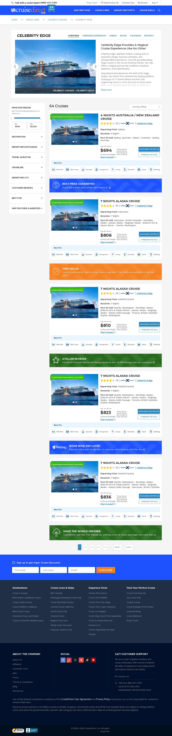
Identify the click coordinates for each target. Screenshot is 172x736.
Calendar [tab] (135, 35)
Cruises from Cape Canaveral (102, 607)
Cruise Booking (134, 611)
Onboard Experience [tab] (94, 35)
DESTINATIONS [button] (82, 10)
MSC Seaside (56, 593)
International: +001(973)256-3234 (134, 689)
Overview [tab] (73, 35)
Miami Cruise (132, 620)
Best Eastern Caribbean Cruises (27, 597)
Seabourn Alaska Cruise (61, 629)
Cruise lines (32, 19)
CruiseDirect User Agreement (76, 699)
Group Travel (92, 3)
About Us (17, 659)
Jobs (15, 673)
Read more (106, 89)
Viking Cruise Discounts (61, 625)
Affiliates (17, 664)
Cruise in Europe (20, 593)
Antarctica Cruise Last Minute (26, 616)
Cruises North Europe (22, 602)
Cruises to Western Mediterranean (28, 620)
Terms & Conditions (23, 682)
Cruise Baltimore (134, 616)
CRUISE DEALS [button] (147, 10)
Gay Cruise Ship (134, 597)
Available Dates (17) (149, 411)
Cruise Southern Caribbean (25, 607)
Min (16, 124)
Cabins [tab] (113, 35)
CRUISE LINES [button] (102, 10)
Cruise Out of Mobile (98, 597)
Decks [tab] (123, 35)
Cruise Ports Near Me (136, 593)
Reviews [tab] (149, 35)
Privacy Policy (103, 699)
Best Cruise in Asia (21, 611)
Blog (15, 686)
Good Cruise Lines (59, 611)
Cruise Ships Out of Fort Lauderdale (105, 616)
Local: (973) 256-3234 (128, 686)
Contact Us (123, 676)
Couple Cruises (133, 602)
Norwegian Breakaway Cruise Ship (66, 597)
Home (14, 19)
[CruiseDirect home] (28, 10)
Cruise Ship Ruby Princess (62, 602)
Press (16, 677)
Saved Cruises (111, 3)
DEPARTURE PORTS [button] (124, 10)
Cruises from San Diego (99, 602)
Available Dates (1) (149, 234)
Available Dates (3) (149, 149)
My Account (143, 3)
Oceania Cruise (57, 616)
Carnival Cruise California (62, 607)
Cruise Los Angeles (97, 611)
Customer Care (128, 3)
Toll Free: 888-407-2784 (130, 682)
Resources (18, 690)
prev (15, 66)
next (95, 66)
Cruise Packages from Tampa (140, 607)
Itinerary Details (149, 155)
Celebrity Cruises (57, 19)
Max (31, 124)
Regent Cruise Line (59, 620)
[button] (146, 107)
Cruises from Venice (98, 593)
